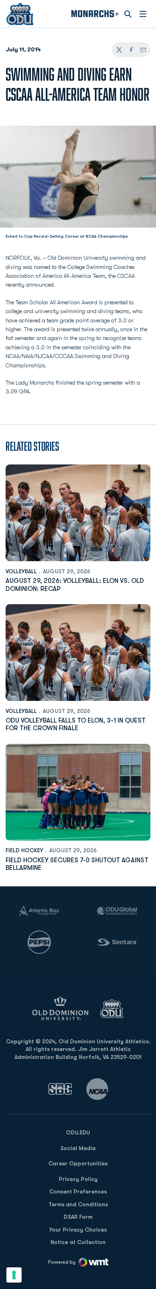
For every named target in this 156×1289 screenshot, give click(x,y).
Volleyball (21, 571)
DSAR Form (78, 1217)
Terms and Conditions (78, 1204)
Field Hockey (24, 850)
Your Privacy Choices (78, 1229)
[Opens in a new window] (60, 1089)
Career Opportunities (78, 1163)
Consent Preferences (78, 1191)
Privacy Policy (78, 1179)
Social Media (78, 1148)
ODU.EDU (78, 1132)
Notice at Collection (78, 1242)
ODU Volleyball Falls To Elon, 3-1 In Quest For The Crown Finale (76, 724)
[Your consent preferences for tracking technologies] (14, 1275)
